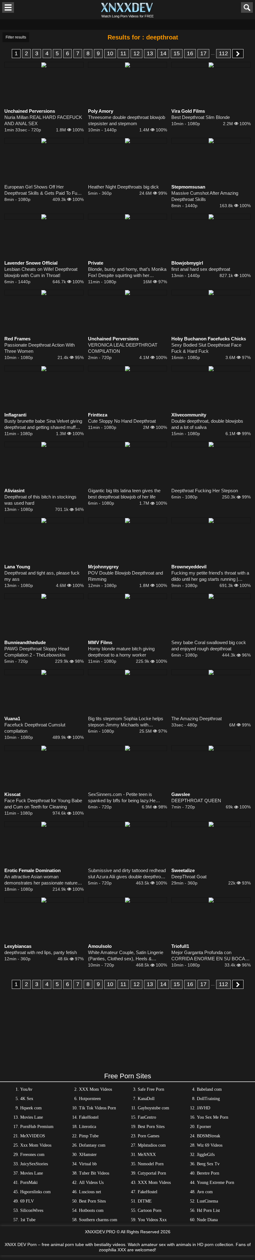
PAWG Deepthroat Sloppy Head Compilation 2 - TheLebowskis (36, 651)
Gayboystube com (153, 1108)
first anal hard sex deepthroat (200, 269)
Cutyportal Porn (152, 1173)
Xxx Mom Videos (35, 1145)
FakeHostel (89, 1117)
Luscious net (90, 1191)
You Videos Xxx (152, 1219)
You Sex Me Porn (212, 1117)
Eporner (204, 1126)
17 (203, 53)
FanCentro (147, 1117)
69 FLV (27, 1201)
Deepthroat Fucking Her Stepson (204, 490)
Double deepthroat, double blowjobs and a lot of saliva (207, 424)
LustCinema (207, 1201)
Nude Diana (207, 1219)
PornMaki (29, 1182)
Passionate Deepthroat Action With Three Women (39, 348)
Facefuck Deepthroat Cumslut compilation (34, 728)
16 (190, 53)
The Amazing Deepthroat (196, 718)
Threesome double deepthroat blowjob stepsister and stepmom (126, 120)
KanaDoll (146, 1098)
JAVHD (203, 1108)
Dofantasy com (92, 1145)
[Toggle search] (247, 7)
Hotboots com (91, 1210)
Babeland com (209, 1089)
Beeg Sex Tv (208, 1164)
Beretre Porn (208, 1173)
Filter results (16, 37)
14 (163, 53)
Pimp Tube (89, 1136)
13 (150, 53)
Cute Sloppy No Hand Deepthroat (122, 421)
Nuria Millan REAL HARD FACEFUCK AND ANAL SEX (43, 120)
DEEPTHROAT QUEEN (196, 800)
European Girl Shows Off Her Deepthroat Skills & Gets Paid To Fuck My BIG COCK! (43, 190)
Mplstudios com (152, 1145)
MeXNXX (147, 1154)
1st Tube (27, 1219)
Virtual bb (88, 1164)
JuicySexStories (34, 1164)
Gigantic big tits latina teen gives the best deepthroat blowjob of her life (124, 493)
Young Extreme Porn (215, 1182)
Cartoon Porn (149, 1210)
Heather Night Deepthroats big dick (123, 186)
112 (223, 53)
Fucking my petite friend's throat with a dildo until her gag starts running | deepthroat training (210, 576)
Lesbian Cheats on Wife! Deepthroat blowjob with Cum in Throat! (40, 272)
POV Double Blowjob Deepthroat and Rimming (125, 576)
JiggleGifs (206, 1154)
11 (123, 53)
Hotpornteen (90, 1098)
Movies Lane (31, 1117)
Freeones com (32, 1154)
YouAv (26, 1089)
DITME (145, 1201)
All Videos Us (91, 1182)
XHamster (88, 1154)
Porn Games (148, 1136)
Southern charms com (98, 1219)
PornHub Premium (36, 1126)
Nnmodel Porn (151, 1164)
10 (110, 53)
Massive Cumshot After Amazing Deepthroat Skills (204, 196)
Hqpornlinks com (35, 1191)
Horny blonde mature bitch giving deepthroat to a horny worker (121, 651)
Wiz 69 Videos (209, 1145)
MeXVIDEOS (32, 1136)
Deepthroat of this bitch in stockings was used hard (40, 500)
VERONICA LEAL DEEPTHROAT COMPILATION (122, 348)
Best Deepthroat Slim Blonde (200, 117)
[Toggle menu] (8, 7)
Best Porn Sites (151, 1126)
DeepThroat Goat (188, 876)
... (213, 53)
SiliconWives (31, 1210)
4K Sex (26, 1098)
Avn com (205, 1191)
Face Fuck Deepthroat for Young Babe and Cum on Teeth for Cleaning (43, 803)
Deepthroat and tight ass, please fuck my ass (42, 576)
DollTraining (208, 1098)
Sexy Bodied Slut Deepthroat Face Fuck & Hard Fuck (206, 348)
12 (136, 53)
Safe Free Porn (151, 1089)
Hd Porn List (208, 1210)
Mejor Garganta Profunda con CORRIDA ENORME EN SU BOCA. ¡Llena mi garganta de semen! (208, 956)
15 (177, 53)
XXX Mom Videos (95, 1089)
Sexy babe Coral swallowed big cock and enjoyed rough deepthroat (208, 645)
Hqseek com (31, 1108)
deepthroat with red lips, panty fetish (40, 952)
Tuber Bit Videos (94, 1173)
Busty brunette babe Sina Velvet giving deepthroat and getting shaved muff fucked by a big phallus (43, 424)
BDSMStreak (208, 1136)
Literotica (87, 1126)
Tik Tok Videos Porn (97, 1108)
